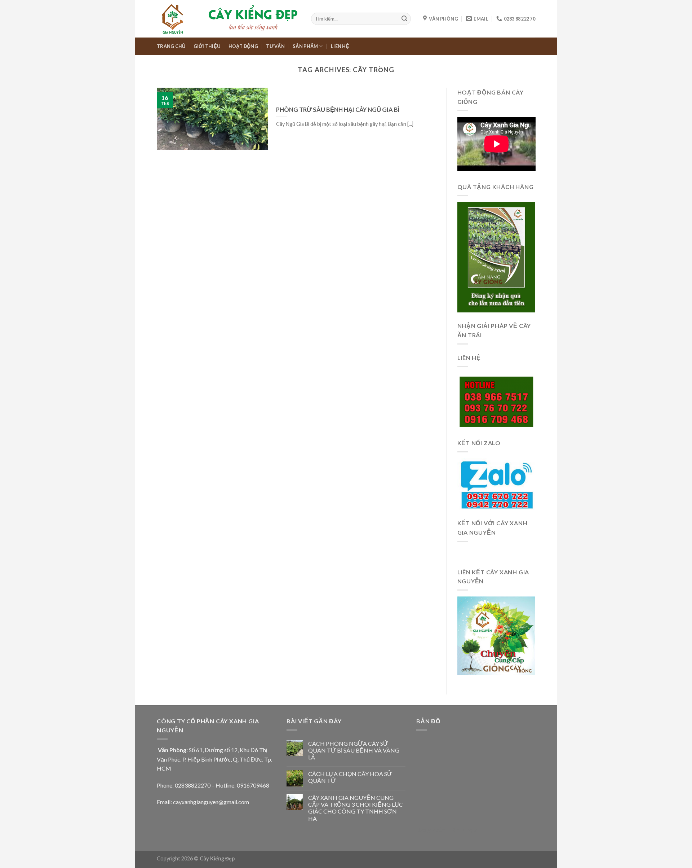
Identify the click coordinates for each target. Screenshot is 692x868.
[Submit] (404, 19)
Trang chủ (171, 46)
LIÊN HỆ (340, 46)
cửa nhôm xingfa (456, 829)
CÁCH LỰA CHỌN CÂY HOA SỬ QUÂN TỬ (350, 777)
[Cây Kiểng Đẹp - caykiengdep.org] (228, 19)
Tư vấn (275, 46)
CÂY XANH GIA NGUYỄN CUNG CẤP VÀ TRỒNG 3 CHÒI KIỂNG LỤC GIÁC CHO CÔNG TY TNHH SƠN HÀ (355, 808)
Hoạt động (243, 46)
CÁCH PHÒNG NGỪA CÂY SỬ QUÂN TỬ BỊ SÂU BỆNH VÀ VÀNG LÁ (353, 750)
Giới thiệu (207, 46)
